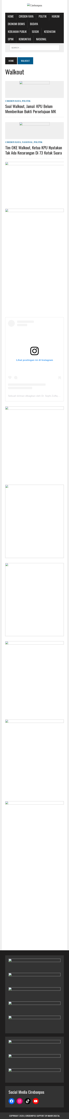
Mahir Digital (54, 1115)
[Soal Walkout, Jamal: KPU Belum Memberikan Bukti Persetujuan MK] (34, 95)
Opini (11, 39)
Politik (43, 16)
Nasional (41, 39)
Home (11, 16)
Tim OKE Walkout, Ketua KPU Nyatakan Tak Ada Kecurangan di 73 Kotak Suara (33, 150)
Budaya (34, 24)
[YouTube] (36, 1101)
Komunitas (25, 39)
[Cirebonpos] (34, 5)
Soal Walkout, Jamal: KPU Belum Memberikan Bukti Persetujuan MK (30, 108)
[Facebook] (12, 1101)
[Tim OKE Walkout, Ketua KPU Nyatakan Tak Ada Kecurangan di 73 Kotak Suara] (34, 137)
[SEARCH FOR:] (34, 47)
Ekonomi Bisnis (16, 24)
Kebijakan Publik (17, 32)
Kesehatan (49, 32)
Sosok (35, 32)
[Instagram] (20, 1101)
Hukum (55, 16)
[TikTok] (28, 1101)
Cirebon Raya (26, 16)
